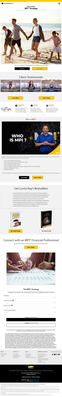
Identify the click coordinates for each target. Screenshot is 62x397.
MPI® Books (27, 356)
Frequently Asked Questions (30, 357)
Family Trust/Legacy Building (43, 358)
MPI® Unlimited (16, 355)
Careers (2, 356)
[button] (1, 85)
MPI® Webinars (28, 355)
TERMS (33, 377)
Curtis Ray (2, 355)
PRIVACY (38, 377)
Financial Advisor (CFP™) (42, 355)
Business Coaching (41, 362)
